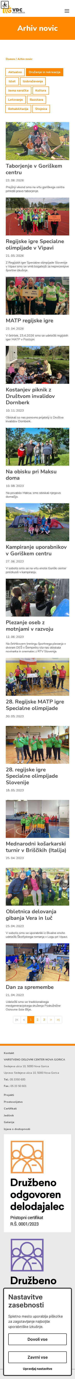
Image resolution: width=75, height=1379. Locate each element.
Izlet (12, 81)
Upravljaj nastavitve (37, 1369)
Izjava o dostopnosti (17, 1129)
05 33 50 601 (18, 1086)
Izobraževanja (33, 81)
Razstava (36, 100)
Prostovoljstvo (13, 1102)
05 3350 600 (17, 1079)
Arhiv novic (25, 59)
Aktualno (15, 72)
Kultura (40, 90)
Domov (10, 59)
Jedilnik (9, 1115)
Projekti (9, 1095)
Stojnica (41, 109)
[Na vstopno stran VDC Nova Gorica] (14, 8)
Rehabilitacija (18, 109)
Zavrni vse (38, 1357)
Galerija (9, 1122)
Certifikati (10, 1108)
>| (58, 1020)
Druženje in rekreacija (44, 72)
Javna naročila (18, 90)
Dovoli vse (38, 1339)
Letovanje (15, 100)
